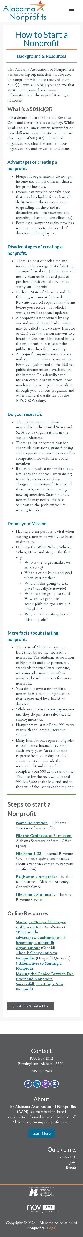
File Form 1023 (28, 853)
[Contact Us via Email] (54, 1084)
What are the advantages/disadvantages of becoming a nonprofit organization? (40, 940)
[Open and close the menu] (62, 11)
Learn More (41, 1133)
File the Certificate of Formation (44, 835)
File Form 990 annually (36, 894)
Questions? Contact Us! (30, 1006)
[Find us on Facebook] (28, 1084)
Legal (51, 1227)
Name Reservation (32, 822)
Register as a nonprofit (35, 876)
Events (71, 1167)
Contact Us (67, 1157)
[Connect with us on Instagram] (46, 1084)
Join (73, 1162)
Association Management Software (41, 1212)
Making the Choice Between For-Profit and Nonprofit (45, 976)
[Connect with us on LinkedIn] (37, 1084)
